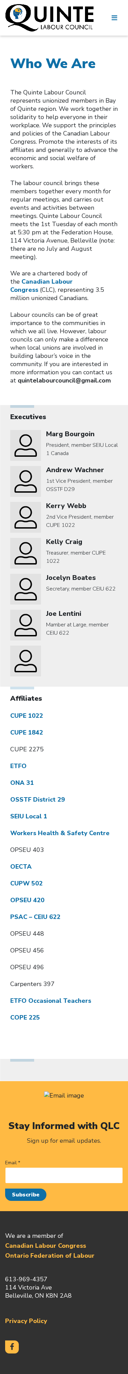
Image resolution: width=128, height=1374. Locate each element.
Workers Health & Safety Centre (60, 833)
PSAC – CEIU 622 (35, 917)
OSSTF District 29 (37, 799)
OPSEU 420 (27, 900)
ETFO (18, 766)
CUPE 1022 (26, 716)
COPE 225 (25, 1017)
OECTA (21, 867)
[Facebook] (12, 1346)
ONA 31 (22, 783)
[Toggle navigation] (114, 17)
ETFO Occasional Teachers (50, 1001)
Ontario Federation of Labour (50, 1256)
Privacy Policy (26, 1321)
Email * (12, 1163)
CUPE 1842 (26, 732)
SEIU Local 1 (28, 816)
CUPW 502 (26, 883)
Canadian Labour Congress (45, 1246)
